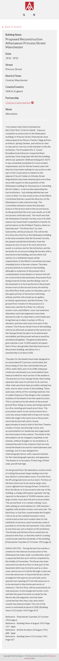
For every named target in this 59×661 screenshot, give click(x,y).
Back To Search (13, 26)
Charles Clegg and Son (18, 102)
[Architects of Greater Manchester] (29, 6)
